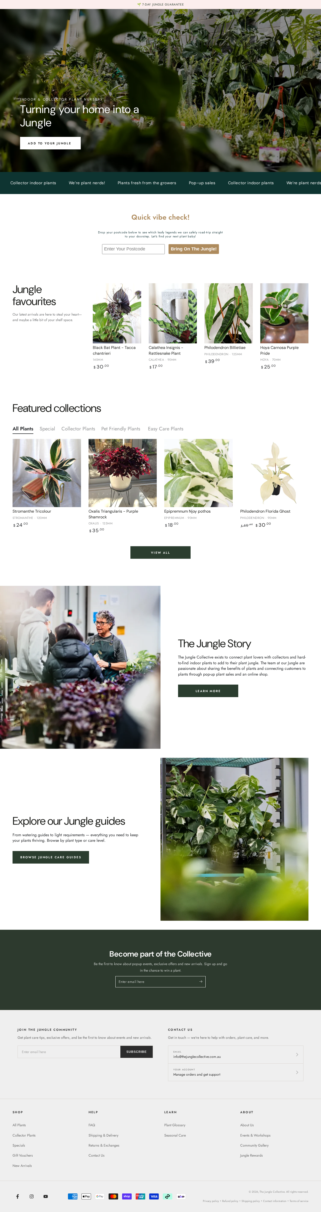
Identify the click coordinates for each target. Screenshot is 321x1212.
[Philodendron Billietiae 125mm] (228, 313)
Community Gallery (254, 1145)
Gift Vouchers (23, 1155)
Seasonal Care (175, 1135)
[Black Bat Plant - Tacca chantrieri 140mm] (117, 313)
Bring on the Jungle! (194, 248)
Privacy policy (211, 1201)
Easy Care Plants (166, 428)
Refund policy (230, 1201)
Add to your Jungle (50, 143)
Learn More (208, 691)
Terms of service (299, 1201)
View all (160, 552)
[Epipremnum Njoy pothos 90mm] (198, 473)
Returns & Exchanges (104, 1145)
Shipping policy (251, 1201)
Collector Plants (78, 428)
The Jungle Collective (272, 1192)
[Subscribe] (202, 981)
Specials (19, 1145)
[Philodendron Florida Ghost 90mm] (274, 473)
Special (47, 428)
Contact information (274, 1201)
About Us (247, 1125)
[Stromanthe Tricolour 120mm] (47, 473)
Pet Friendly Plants (121, 428)
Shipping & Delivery (103, 1135)
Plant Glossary (174, 1125)
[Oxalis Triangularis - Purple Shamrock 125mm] (123, 473)
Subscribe (136, 1052)
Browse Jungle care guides (50, 857)
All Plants (23, 428)
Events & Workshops (255, 1135)
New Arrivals (22, 1165)
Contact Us (97, 1155)
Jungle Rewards (251, 1155)
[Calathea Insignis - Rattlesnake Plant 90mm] (173, 313)
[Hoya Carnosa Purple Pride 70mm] (284, 313)
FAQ (92, 1125)
